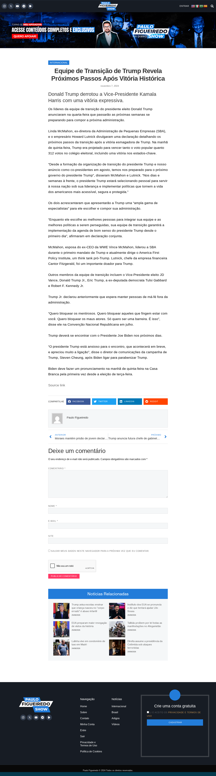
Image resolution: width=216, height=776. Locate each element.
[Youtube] (17, 6)
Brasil (115, 712)
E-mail (53, 521)
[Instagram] (4, 6)
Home (83, 706)
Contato (84, 718)
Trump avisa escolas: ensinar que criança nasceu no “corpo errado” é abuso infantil (88, 608)
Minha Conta (87, 724)
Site (51, 536)
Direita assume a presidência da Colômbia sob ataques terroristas (144, 644)
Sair (82, 736)
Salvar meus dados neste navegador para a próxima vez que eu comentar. (100, 551)
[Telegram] (24, 6)
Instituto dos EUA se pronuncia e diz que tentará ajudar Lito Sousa (144, 608)
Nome (52, 506)
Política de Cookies (91, 751)
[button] (212, 6)
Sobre (83, 712)
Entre (83, 730)
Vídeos (116, 724)
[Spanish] (206, 6)
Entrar (184, 6)
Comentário (56, 468)
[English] (193, 6)
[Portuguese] (201, 6)
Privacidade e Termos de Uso (88, 744)
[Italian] (197, 6)
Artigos (116, 718)
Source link (56, 385)
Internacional (59, 62)
